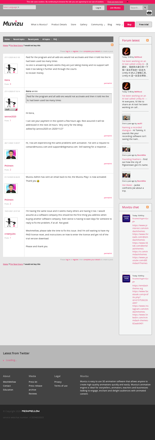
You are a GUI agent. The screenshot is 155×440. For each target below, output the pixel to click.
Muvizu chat (130, 207)
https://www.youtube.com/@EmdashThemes (140, 260)
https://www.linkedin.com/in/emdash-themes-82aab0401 (140, 319)
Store (73, 24)
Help (118, 24)
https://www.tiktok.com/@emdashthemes (140, 245)
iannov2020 (10, 116)
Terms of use (61, 385)
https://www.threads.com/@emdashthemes (140, 237)
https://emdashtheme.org (140, 287)
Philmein (9, 165)
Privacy (57, 381)
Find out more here (115, 2)
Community (97, 24)
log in (68, 51)
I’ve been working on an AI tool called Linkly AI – (134, 97)
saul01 (139, 123)
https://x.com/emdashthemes (140, 253)
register (75, 51)
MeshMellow (9, 381)
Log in (98, 8)
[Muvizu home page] (13, 22)
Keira (7, 80)
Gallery (83, 24)
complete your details (91, 51)
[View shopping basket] (149, 12)
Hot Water (127, 185)
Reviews (33, 393)
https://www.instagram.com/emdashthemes (140, 308)
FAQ (55, 39)
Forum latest (131, 40)
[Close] (127, 2)
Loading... (11, 360)
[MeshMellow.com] (30, 411)
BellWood (138, 57)
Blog (110, 24)
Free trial (143, 24)
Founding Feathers (132, 159)
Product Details (59, 24)
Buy (129, 24)
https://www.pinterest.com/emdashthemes (140, 228)
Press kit (33, 381)
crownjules (10, 233)
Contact (7, 385)
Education (8, 389)
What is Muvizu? (39, 24)
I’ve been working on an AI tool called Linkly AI (134, 62)
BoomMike (141, 155)
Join (115, 8)
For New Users (16, 45)
